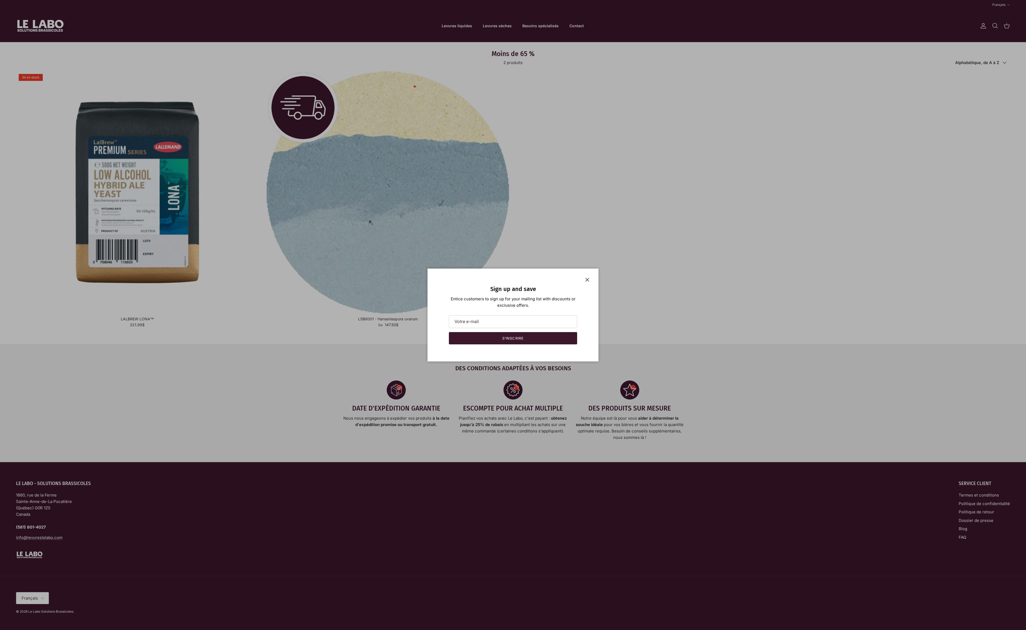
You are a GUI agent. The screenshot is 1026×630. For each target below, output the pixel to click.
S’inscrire (512, 338)
